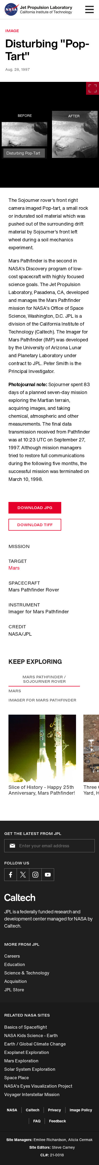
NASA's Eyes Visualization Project (38, 1086)
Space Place (16, 1077)
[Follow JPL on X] (23, 874)
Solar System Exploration (29, 1069)
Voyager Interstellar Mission (32, 1094)
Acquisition (15, 981)
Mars (14, 567)
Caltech (32, 1110)
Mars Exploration (21, 1061)
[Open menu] (89, 9)
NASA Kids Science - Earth (31, 1035)
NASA (12, 1110)
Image (12, 30)
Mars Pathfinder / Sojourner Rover (44, 679)
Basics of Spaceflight (25, 1027)
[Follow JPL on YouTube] (47, 874)
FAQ (36, 1121)
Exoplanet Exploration (26, 1052)
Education (14, 964)
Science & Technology (26, 973)
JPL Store (14, 990)
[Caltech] (19, 897)
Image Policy (81, 1110)
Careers (12, 956)
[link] (49, 135)
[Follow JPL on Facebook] (10, 874)
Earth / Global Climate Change (35, 1044)
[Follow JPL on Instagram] (35, 874)
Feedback (57, 1121)
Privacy (54, 1110)
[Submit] (11, 846)
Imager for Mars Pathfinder (42, 700)
